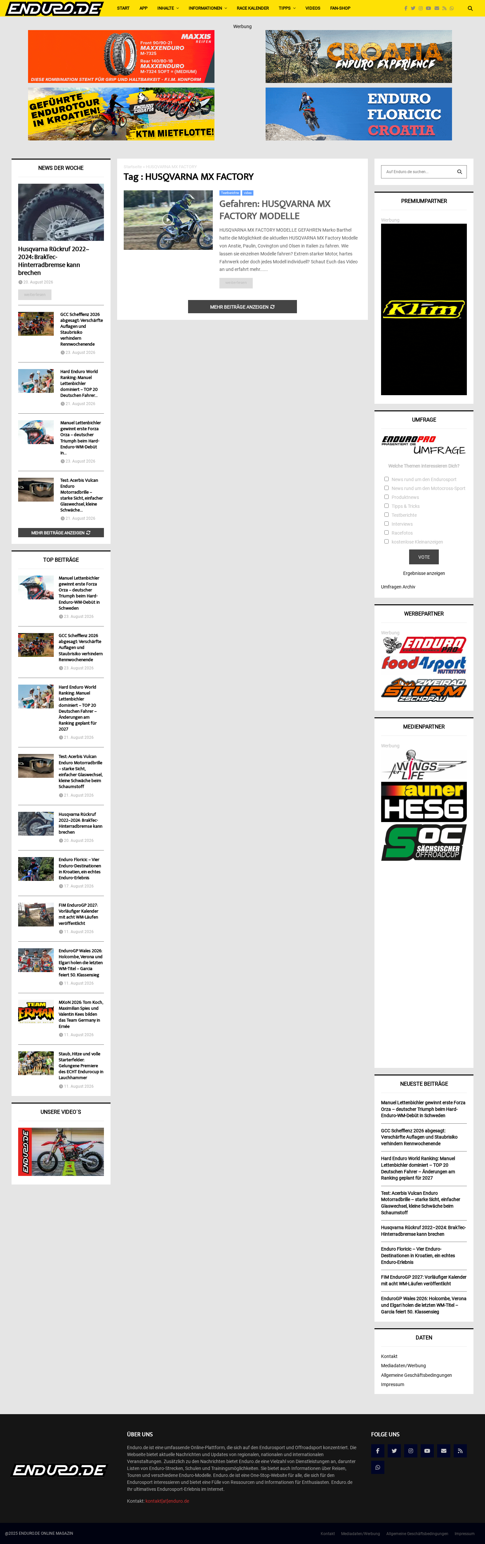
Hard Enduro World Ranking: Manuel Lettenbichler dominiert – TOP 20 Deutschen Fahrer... (79, 384)
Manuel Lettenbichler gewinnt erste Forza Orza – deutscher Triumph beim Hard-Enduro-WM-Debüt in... (80, 438)
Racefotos (402, 533)
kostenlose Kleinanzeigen (417, 542)
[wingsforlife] (424, 777)
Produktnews (405, 497)
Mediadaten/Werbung (403, 1365)
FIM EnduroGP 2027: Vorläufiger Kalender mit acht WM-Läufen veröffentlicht (78, 914)
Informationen (205, 8)
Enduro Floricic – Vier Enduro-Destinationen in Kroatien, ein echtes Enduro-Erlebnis (80, 869)
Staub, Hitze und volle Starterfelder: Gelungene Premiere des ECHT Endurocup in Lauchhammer (81, 1066)
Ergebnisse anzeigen (424, 573)
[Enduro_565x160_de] (121, 91)
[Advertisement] (424, 962)
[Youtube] (430, 8)
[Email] (438, 8)
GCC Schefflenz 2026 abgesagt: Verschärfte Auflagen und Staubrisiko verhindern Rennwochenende (81, 330)
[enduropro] (424, 652)
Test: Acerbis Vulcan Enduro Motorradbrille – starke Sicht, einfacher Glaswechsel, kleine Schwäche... (81, 495)
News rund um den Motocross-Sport (429, 488)
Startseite (133, 166)
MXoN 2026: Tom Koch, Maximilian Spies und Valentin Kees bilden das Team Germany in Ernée (81, 1014)
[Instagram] (422, 8)
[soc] (424, 859)
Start (123, 8)
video (248, 193)
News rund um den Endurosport (424, 479)
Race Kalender (253, 8)
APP (143, 8)
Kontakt (389, 1356)
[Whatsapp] (453, 8)
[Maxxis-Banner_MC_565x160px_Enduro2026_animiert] (121, 34)
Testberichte (230, 193)
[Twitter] (415, 8)
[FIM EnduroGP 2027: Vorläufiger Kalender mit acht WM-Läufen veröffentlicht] (36, 914)
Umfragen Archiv (398, 586)
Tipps (285, 8)
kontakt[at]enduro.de (167, 1501)
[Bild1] (359, 34)
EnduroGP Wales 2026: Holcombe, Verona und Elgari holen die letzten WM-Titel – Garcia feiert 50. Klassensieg (81, 963)
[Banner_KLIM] (424, 393)
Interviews (402, 524)
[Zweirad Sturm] (424, 700)
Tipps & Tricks (406, 506)
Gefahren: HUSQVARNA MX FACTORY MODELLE (274, 211)
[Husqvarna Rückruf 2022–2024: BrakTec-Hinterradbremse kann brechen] (61, 212)
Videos (313, 8)
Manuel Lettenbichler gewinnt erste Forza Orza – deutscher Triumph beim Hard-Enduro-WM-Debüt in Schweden (79, 593)
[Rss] (446, 8)
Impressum (392, 1384)
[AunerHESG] (424, 820)
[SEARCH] (459, 171)
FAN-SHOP (340, 8)
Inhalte (165, 8)
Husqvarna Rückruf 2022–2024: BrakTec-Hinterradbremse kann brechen (53, 261)
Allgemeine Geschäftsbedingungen (416, 1375)
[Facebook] (407, 8)
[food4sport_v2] (424, 673)
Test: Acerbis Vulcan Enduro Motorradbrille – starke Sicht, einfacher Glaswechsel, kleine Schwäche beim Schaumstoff (80, 772)
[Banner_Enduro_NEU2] (359, 91)
